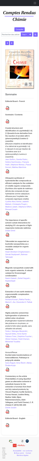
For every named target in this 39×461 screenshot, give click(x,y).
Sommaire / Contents (14, 114)
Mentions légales (22, 455)
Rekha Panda (24, 299)
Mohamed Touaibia (12, 341)
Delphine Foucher (25, 336)
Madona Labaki (11, 206)
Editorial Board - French (15, 101)
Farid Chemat (23, 339)
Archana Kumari (11, 299)
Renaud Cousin (11, 209)
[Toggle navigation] (35, 3)
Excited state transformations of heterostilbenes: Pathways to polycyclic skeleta (18, 357)
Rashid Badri (10, 281)
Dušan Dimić (10, 230)
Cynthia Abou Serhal (13, 201)
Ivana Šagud (10, 363)
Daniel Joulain (10, 407)
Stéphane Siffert (25, 206)
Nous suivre (19, 453)
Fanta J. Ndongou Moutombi (16, 331)
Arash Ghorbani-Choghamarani (17, 251)
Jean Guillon (10, 159)
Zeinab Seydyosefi (12, 254)
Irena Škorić (21, 363)
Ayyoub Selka (10, 333)
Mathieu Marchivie (19, 167)
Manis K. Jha (10, 302)
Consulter (19, 29)
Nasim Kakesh (11, 278)
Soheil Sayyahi (24, 278)
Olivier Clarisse (11, 339)
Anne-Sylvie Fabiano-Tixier (16, 335)
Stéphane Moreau (17, 164)
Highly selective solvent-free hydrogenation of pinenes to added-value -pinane (17, 315)
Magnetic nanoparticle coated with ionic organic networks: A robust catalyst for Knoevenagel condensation (19, 271)
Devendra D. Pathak (24, 302)
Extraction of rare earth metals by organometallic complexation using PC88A (18, 294)
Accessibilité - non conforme (22, 451)
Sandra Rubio (21, 159)
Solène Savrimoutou (13, 162)
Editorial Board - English (15, 418)
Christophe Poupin (19, 204)
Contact (28, 453)
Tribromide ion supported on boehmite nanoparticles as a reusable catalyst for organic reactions (17, 245)
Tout (23, 34)
